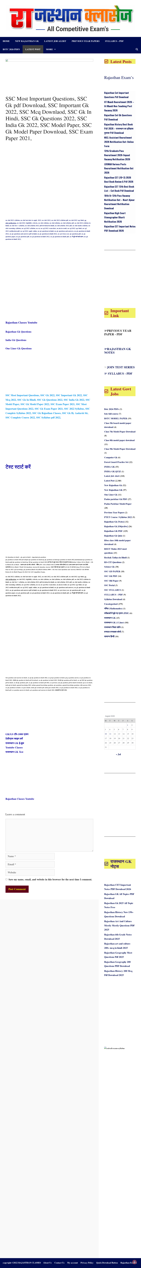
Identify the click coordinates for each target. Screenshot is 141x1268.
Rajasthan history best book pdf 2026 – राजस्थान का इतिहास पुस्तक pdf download (118, 128)
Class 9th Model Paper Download (119, 448)
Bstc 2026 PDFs (11, 49)
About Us (47, 1262)
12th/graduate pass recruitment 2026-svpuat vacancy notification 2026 (117, 155)
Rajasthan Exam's (128, 1262)
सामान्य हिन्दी (109, 636)
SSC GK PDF (110, 576)
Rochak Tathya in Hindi (115, 557)
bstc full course (111, 413)
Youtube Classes (14, 747)
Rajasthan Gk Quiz (113, 535)
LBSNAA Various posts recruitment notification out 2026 (118, 168)
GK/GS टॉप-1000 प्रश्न (17, 734)
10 (106, 734)
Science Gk (109, 566)
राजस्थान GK (110, 617)
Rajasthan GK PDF (113, 531)
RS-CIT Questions (112, 562)
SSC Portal (109, 585)
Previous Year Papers (86, 41)
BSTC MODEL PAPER (115, 418)
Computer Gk (110, 457)
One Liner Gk (110, 494)
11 (110, 734)
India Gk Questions (16, 340)
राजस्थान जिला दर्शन (112, 627)
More (49, 49)
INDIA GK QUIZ (112, 471)
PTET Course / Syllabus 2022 (118, 517)
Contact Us (59, 1262)
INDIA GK (109, 466)
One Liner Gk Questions (19, 348)
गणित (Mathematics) (113, 608)
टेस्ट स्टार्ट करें (18, 466)
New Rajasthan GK (113, 489)
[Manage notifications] (134, 1262)
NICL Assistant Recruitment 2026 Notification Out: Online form (119, 142)
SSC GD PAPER (112, 571)
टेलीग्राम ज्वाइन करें (14, 738)
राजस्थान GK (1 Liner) (114, 622)
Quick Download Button (107, 1262)
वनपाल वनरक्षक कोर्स (112, 631)
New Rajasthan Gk (27, 41)
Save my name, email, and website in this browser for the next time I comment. (50, 879)
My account (72, 1262)
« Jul (118, 754)
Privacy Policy (87, 1262)
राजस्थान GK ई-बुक (15, 743)
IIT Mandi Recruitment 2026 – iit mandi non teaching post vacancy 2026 (119, 106)
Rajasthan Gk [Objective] (116, 526)
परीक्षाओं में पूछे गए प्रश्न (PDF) (116, 613)
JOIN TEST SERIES (121, 367)
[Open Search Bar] (137, 49)
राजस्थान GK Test (14, 752)
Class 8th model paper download (119, 440)
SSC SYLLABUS (112, 589)
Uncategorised (111, 603)
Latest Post (32, 49)
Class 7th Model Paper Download (119, 431)
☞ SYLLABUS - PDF (118, 373)
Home (6, 41)
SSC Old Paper (111, 580)
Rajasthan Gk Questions (18, 331)
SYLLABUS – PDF (114, 41)
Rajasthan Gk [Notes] (114, 521)
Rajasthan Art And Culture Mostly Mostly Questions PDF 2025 (119, 925)
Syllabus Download (113, 599)
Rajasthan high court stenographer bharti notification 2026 (115, 217)
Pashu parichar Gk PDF (115, 499)
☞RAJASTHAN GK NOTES (117, 351)
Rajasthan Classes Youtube (21, 322)
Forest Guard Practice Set (116, 462)
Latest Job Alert (55, 41)
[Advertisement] (49, 161)
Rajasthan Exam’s (119, 77)
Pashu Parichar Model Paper (117, 503)
